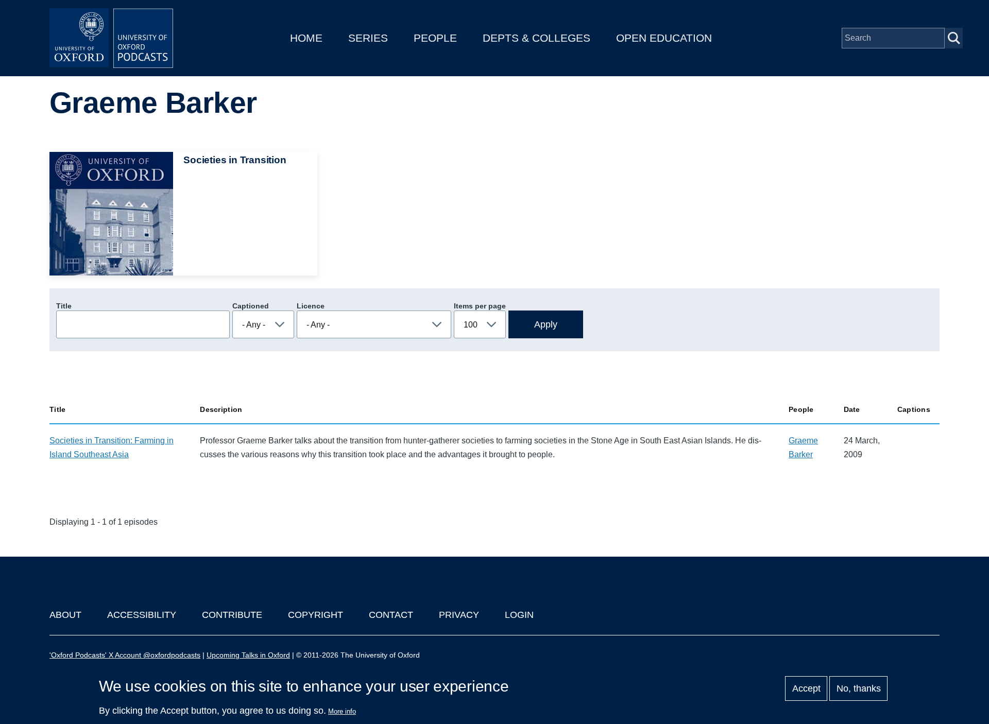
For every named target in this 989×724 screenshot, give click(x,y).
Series (368, 38)
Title (64, 306)
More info (342, 711)
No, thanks (859, 688)
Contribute (232, 615)
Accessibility (141, 615)
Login (519, 615)
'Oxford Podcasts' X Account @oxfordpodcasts (124, 655)
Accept (806, 688)
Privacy (459, 615)
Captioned (250, 306)
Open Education (664, 38)
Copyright (315, 615)
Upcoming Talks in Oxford (248, 655)
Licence (311, 306)
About (65, 615)
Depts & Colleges (536, 38)
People (435, 38)
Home (306, 38)
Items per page (480, 306)
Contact (391, 615)
